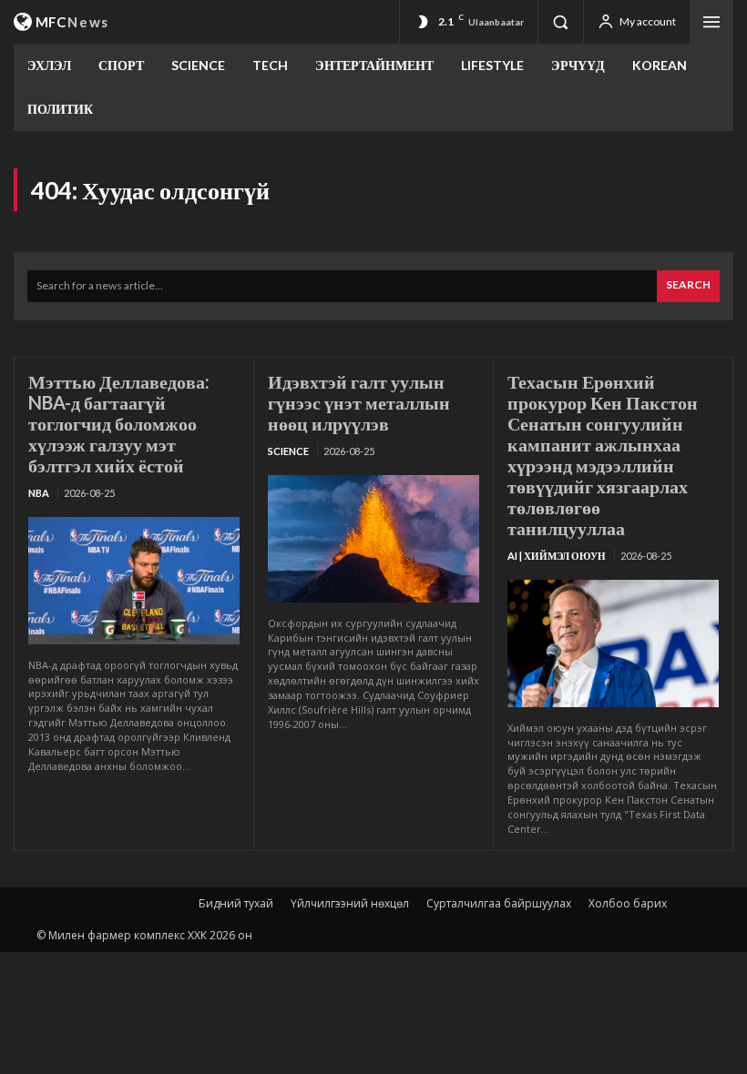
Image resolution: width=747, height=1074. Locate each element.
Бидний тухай (236, 903)
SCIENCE (288, 451)
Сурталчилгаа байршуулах (498, 903)
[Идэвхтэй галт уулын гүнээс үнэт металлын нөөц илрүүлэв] (373, 538)
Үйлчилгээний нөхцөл (350, 903)
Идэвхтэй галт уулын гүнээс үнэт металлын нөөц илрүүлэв (359, 402)
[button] (560, 22)
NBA (38, 493)
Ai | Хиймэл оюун (556, 556)
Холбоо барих (627, 903)
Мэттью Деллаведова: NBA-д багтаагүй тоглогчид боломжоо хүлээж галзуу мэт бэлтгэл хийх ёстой (119, 423)
